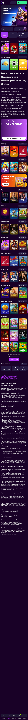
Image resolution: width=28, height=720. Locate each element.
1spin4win (15, 369)
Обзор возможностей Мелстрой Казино (10, 373)
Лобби (4, 36)
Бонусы (19, 716)
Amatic (23, 369)
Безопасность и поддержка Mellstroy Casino (11, 379)
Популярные (13, 36)
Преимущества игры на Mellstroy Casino (10, 375)
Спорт (24, 718)
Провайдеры (18, 29)
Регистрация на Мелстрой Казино (9, 376)
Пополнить (14, 718)
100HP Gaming (6, 369)
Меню (3, 718)
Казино (8, 718)
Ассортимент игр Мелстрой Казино (9, 378)
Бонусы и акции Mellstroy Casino (8, 377)
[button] (11, 25)
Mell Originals (23, 36)
